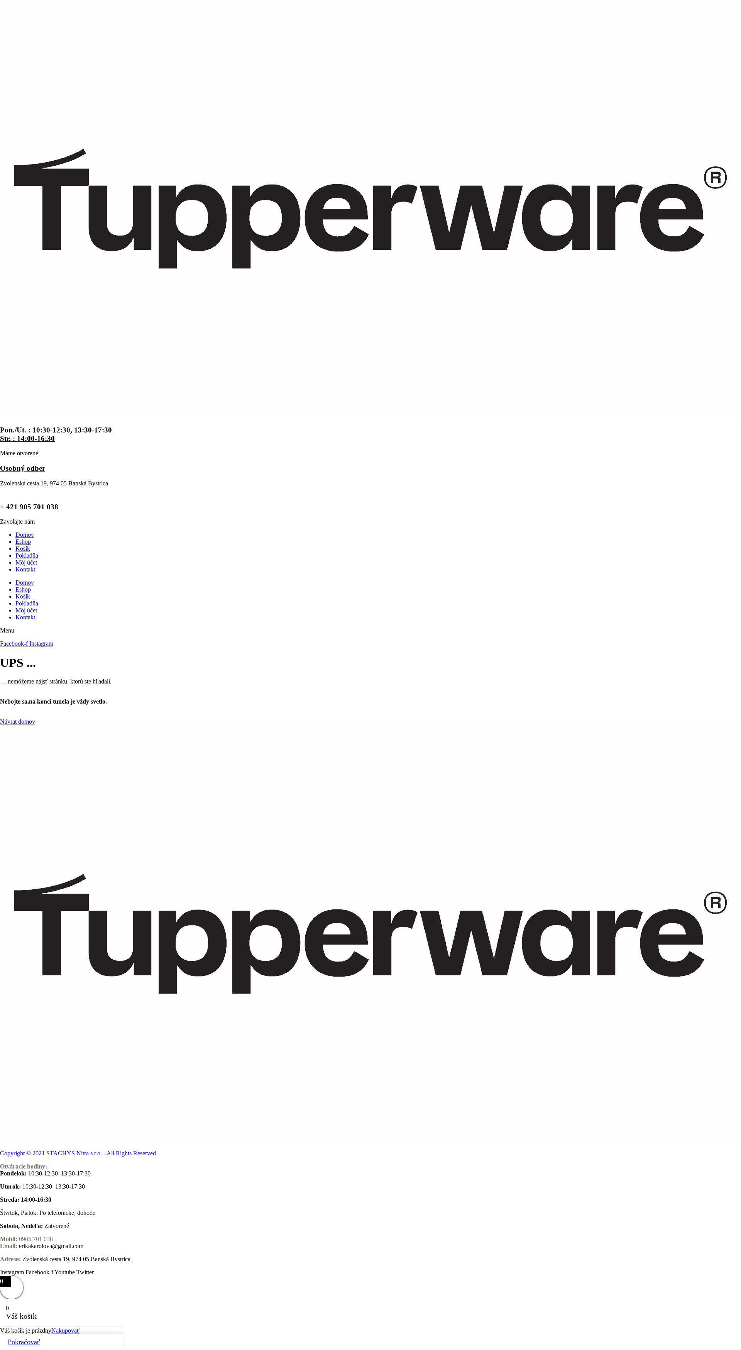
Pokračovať (24, 1342)
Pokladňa (26, 555)
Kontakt (25, 569)
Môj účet (26, 562)
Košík (22, 548)
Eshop (23, 541)
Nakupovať (65, 1330)
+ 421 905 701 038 (29, 507)
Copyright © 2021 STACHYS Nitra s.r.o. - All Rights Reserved (78, 1153)
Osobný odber (22, 468)
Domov (24, 534)
